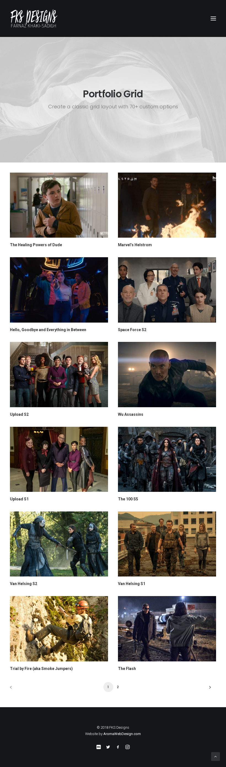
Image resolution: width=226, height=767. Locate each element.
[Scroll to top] (215, 756)
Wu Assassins (130, 414)
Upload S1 (19, 499)
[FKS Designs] (113, 18)
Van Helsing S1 (131, 583)
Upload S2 (19, 414)
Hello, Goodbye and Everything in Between (48, 330)
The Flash (127, 668)
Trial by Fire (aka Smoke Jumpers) (41, 668)
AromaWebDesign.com (122, 734)
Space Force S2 (132, 330)
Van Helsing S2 (23, 583)
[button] (213, 18)
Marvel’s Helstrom (135, 245)
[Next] (208, 689)
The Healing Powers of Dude (36, 245)
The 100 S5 (128, 499)
